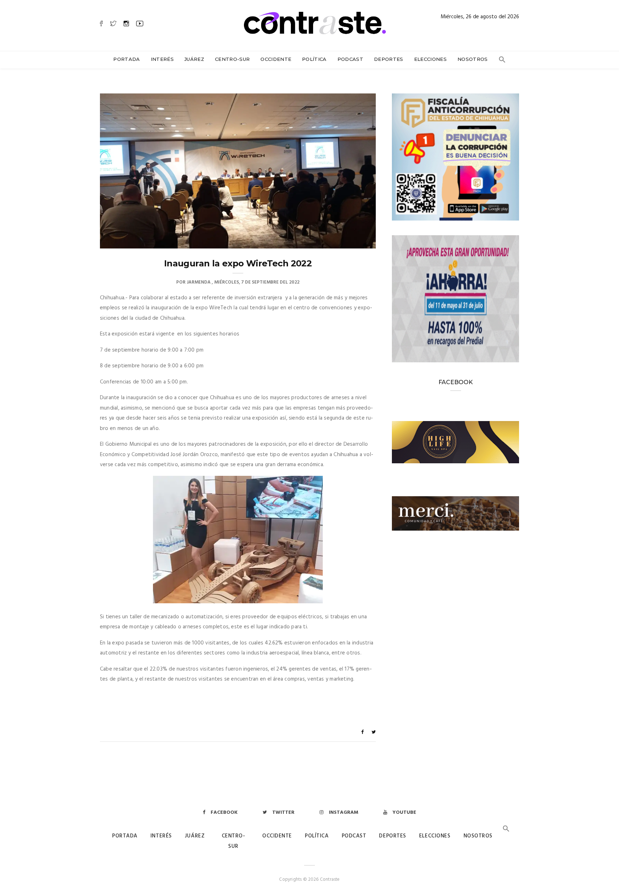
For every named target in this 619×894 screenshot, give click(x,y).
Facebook (224, 812)
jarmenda (199, 282)
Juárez (194, 59)
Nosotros (472, 59)
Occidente (275, 59)
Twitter (283, 812)
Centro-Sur (232, 59)
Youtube (404, 812)
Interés (162, 59)
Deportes (388, 59)
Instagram (343, 812)
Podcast (350, 59)
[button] (502, 61)
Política (314, 59)
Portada (126, 59)
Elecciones (430, 59)
